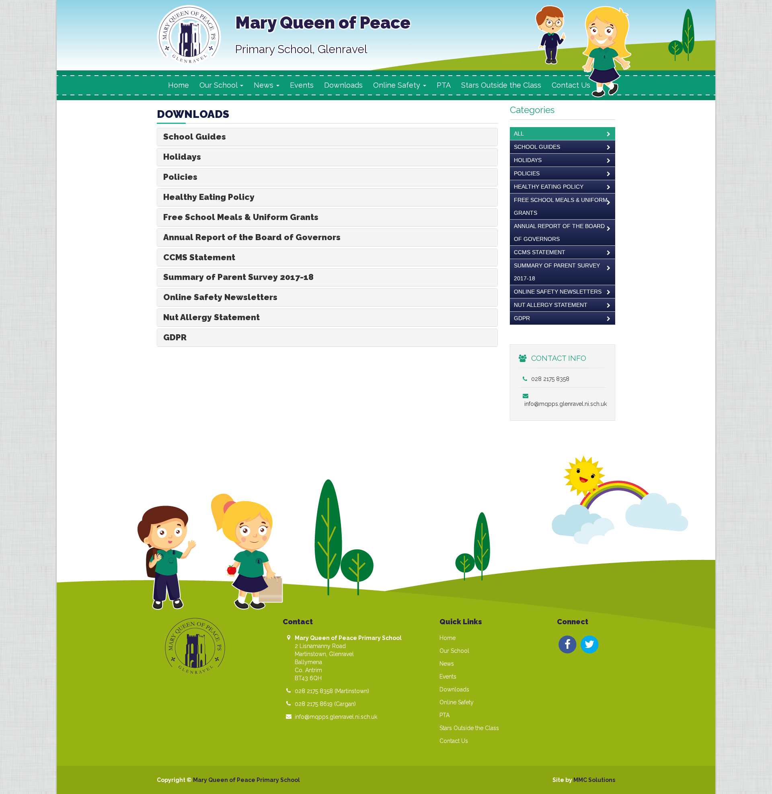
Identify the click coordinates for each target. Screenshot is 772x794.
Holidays (182, 157)
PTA (444, 85)
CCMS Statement (199, 257)
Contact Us (571, 85)
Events (302, 85)
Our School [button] (219, 85)
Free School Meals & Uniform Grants (240, 217)
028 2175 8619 (314, 704)
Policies (180, 177)
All (519, 133)
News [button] (264, 85)
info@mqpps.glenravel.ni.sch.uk (336, 717)
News (446, 663)
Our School (454, 651)
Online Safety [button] (397, 85)
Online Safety (456, 702)
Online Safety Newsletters (220, 297)
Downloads (343, 85)
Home (178, 85)
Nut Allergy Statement (211, 317)
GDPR (175, 337)
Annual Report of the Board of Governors (252, 237)
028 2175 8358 (549, 379)
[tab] (327, 137)
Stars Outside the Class (501, 85)
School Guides (194, 137)
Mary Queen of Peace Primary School (246, 780)
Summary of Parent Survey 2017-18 (238, 277)
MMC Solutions (594, 780)
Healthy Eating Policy (209, 197)
